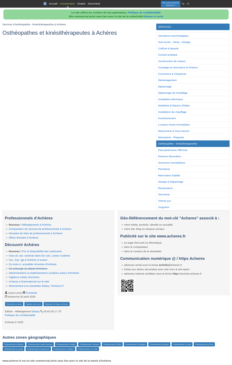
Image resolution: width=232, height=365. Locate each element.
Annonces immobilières (171, 162)
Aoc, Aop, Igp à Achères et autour (28, 259)
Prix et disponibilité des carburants (42, 251)
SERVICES (164, 26)
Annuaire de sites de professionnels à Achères (35, 233)
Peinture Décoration (169, 156)
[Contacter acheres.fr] (187, 3)
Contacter (31, 292)
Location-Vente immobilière (174, 124)
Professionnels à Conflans (64, 349)
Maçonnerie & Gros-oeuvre (173, 131)
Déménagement (167, 80)
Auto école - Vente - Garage (174, 42)
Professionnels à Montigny (135, 344)
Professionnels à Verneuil (89, 344)
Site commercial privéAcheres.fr (170, 4)
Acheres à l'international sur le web (29, 281)
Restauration (165, 188)
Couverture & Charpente (172, 73)
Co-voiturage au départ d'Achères (28, 268)
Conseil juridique (168, 54)
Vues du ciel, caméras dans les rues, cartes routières (39, 255)
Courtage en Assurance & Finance (178, 67)
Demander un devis (14, 304)
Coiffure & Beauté (168, 48)
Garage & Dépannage (170, 181)
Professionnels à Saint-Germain (40, 344)
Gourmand (94, 3)
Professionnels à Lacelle (13, 349)
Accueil (53, 3)
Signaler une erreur (33, 304)
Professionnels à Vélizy (112, 344)
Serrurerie (164, 194)
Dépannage (165, 86)
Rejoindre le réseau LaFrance (56, 304)
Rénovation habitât (169, 175)
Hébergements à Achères (36, 224)
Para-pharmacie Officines (173, 150)
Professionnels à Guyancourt (38, 349)
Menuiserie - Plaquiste (171, 137)
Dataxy (36, 311)
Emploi (81, 3)
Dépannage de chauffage (172, 92)
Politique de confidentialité (144, 12)
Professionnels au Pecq (204, 344)
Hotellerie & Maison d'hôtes (174, 105)
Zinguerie (163, 207)
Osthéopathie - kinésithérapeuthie (177, 143)
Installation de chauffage (172, 112)
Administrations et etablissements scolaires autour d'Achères (44, 273)
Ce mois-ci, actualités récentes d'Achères (33, 264)
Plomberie (164, 169)
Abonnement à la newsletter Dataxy (36, 285)
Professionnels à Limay (182, 344)
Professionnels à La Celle (87, 349)
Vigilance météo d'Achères (24, 277)
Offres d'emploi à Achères (23, 237)
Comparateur (67, 3)
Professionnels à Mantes (159, 344)
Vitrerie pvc (164, 200)
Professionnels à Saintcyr (14, 344)
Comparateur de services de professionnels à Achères (40, 228)
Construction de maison (172, 61)
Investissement (167, 118)
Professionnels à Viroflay (66, 344)
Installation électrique (170, 99)
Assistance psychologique (173, 35)
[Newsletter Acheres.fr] (183, 3)
